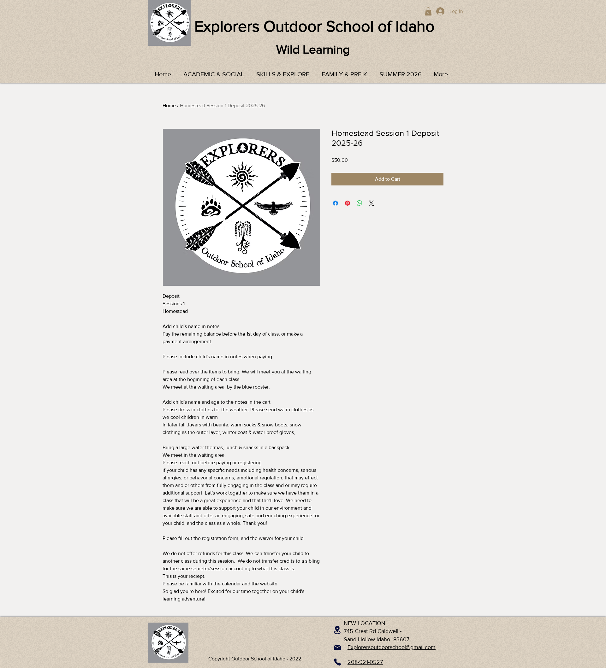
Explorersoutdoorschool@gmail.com (392, 647)
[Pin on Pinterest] (347, 203)
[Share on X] (371, 203)
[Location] (337, 630)
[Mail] (337, 647)
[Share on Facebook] (335, 203)
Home (169, 105)
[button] (428, 11)
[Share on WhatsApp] (359, 203)
